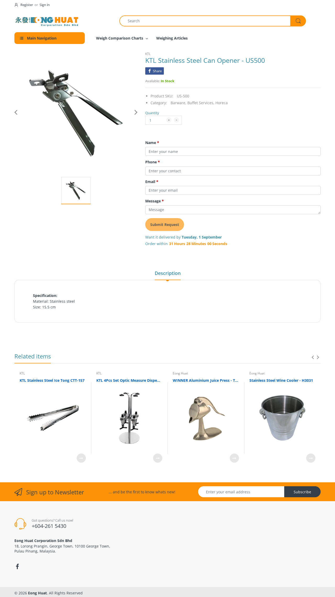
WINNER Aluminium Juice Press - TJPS (206, 380)
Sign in (45, 4)
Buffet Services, (200, 102)
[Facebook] (17, 566)
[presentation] (312, 357)
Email (151, 181)
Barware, (178, 102)
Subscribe (302, 491)
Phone (152, 162)
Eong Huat (180, 373)
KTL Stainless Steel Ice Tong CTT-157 (52, 380)
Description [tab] (168, 273)
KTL (147, 54)
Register (27, 4)
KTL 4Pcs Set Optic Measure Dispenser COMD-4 (129, 380)
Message (154, 201)
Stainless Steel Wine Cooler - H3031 (281, 380)
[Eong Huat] (47, 21)
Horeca (221, 102)
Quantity (152, 112)
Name (152, 142)
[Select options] (81, 458)
